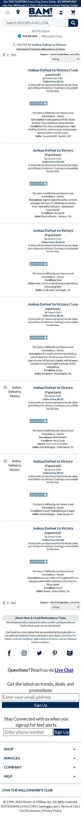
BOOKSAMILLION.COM (18, 806)
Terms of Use (69, 806)
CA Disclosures (29, 810)
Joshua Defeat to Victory (53, 387)
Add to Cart (38, 103)
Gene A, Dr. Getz (54, 78)
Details (60, 116)
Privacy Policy (52, 810)
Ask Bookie (30, 36)
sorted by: (75, 54)
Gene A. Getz (54, 158)
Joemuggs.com (48, 806)
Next (13, 54)
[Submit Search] (73, 23)
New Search (23, 48)
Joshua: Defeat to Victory (48, 70)
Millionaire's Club (51, 36)
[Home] (40, 12)
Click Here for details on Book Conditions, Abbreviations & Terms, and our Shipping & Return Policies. (40, 639)
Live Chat (64, 670)
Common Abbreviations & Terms (48, 48)
